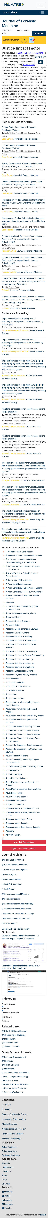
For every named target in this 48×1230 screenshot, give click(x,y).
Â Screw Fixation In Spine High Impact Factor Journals (22, 574)
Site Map (6, 1184)
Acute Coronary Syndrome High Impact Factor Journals (22, 761)
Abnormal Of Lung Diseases (18, 621)
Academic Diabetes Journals (18, 633)
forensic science (30, 64)
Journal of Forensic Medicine (25, 139)
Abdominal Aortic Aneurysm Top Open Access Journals (22, 608)
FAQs (4, 1180)
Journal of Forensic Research (32, 480)
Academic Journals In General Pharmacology (25, 655)
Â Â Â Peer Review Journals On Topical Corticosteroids (23, 568)
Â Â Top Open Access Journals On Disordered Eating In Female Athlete (21, 561)
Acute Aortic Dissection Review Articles (23, 734)
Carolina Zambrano (30, 245)
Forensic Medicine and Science (17, 909)
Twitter (7, 1196)
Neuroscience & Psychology (14, 1129)
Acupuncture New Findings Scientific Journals (21, 721)
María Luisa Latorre (12, 245)
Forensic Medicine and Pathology (18, 904)
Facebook (8, 1192)
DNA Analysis (10, 874)
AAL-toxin (10, 602)
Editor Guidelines (9, 1151)
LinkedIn (8, 1200)
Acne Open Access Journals (18, 686)
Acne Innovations (13, 679)
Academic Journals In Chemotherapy (21, 651)
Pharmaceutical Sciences (13, 1134)
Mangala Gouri (25, 169)
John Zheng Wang (11, 287)
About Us (6, 1163)
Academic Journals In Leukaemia (20, 663)
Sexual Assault (10, 923)
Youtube (8, 1208)
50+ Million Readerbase (25, 848)
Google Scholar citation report (15, 929)
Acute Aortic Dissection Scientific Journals (24, 745)
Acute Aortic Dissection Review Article (22, 730)
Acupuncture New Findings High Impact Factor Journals (23, 703)
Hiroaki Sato (23, 209)
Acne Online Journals (15, 682)
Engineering (7, 1109)
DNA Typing (9, 889)
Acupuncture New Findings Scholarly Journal (25, 716)
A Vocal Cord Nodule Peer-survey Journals (24, 592)
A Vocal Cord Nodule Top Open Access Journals (22, 597)
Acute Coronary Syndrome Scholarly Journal (24, 766)
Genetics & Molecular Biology (14, 1114)
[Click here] (13, 5)
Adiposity (10, 831)
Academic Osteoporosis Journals (20, 671)
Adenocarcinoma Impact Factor (19, 819)
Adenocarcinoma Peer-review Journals (22, 808)
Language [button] (38, 33)
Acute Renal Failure (14, 793)
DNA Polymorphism (12, 884)
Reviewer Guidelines (11, 1155)
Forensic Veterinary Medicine (17, 918)
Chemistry (6, 1104)
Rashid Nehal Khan (24, 133)
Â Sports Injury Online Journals (19, 580)
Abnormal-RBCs (12, 625)
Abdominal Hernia (13, 617)
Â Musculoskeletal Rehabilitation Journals (24, 556)
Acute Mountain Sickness (17, 778)
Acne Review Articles (15, 690)
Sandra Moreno (8, 248)
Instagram (8, 1204)
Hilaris (43, 1215)
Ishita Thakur (9, 133)
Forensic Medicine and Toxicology (19, 913)
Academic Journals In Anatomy (19, 637)
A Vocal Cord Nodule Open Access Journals (24, 588)
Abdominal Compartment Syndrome (21, 613)
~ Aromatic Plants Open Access (19, 552)
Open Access (8, 1167)
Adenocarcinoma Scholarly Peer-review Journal (23, 814)
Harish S (14, 169)
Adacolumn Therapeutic (16, 801)
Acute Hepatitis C (13, 770)
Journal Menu (9, 12)
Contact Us (6, 1171)
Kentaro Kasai (39, 209)
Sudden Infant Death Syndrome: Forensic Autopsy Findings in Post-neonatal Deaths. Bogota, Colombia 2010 (23, 239)
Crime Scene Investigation (15, 869)
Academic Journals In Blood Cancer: (21, 640)
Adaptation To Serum (15, 804)
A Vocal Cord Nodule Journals (18, 584)
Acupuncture (11, 694)
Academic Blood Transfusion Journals (22, 629)
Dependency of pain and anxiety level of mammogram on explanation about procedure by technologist (22, 321)
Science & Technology (11, 1139)
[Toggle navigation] (41, 5)
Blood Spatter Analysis (14, 860)
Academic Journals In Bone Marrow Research (21, 646)
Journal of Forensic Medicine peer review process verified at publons (21, 967)
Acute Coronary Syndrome (17, 756)
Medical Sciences (9, 1124)
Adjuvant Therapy (13, 835)
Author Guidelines (9, 1147)
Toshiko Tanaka (10, 209)
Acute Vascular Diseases (16, 797)
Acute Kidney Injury (14, 774)
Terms (4, 1175)
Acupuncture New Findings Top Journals (23, 726)
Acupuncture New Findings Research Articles (21, 710)
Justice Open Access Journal (31, 53)
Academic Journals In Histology (19, 659)
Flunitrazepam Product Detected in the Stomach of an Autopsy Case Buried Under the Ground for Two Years (23, 203)
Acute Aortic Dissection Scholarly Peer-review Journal (23, 739)
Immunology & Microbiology (14, 1119)
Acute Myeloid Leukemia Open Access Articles (22, 783)
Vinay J (7, 169)
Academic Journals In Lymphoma (20, 667)
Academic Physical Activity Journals (21, 675)
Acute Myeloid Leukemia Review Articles (23, 789)
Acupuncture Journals (15, 698)
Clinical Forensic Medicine (15, 865)
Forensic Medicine (12, 899)
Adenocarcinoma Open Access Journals (23, 827)
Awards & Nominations (24, 842)
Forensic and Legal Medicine (16, 894)
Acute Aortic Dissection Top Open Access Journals (24, 750)
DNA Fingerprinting (12, 879)
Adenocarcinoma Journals (17, 823)
